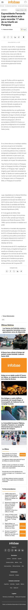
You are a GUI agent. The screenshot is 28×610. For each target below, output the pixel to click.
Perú (21, 562)
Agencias (3, 10)
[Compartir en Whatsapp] (4, 37)
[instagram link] (12, 550)
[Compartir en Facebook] (8, 37)
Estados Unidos (10, 562)
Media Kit (16, 587)
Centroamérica (7, 566)
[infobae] (14, 2)
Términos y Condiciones (8, 596)
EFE (3, 319)
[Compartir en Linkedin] (15, 37)
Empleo (17, 575)
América (9, 558)
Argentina (6, 584)
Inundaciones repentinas (10, 6)
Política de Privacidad (20, 596)
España (19, 558)
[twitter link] (9, 550)
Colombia (14, 558)
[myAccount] (25, 2)
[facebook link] (5, 550)
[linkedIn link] (22, 550)
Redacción (11, 575)
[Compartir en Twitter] (11, 37)
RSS (23, 566)
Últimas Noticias (16, 566)
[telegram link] (19, 550)
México (16, 562)
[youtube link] (15, 550)
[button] (2, 2)
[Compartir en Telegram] (18, 37)
